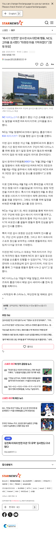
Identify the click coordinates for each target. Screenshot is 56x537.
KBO (27, 161)
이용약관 (4, 484)
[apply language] (19, 13)
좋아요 (30, 346)
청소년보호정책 (27, 481)
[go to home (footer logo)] (12, 475)
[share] (47, 64)
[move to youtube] (16, 514)
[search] (47, 23)
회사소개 (4, 481)
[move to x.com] (10, 514)
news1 (41, 488)
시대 (3, 491)
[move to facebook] (4, 514)
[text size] (52, 64)
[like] (36, 64)
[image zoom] (50, 102)
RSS (11, 484)
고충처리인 (37, 481)
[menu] (52, 23)
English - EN (15, 13)
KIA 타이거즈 (9, 136)
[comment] (41, 64)
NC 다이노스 (8, 117)
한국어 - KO (14, 507)
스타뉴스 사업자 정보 (8, 496)
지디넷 (49, 488)
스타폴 (33, 491)
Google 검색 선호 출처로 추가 (14, 59)
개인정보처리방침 (15, 481)
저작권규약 (46, 481)
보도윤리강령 (27, 484)
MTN (29, 488)
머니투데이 (21, 488)
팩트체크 (17, 484)
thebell (10, 491)
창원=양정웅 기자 (8, 55)
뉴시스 (35, 488)
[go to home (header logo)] (13, 23)
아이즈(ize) (24, 491)
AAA (16, 491)
